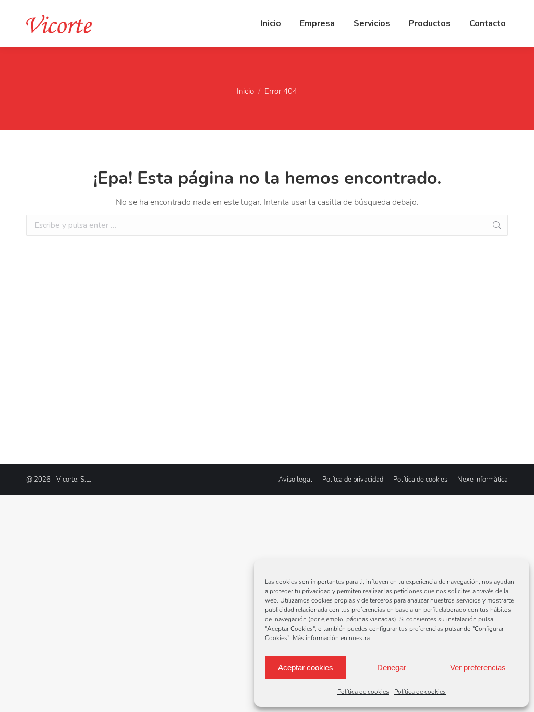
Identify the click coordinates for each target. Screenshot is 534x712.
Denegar (391, 667)
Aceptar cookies (305, 667)
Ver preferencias (478, 667)
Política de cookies (363, 692)
